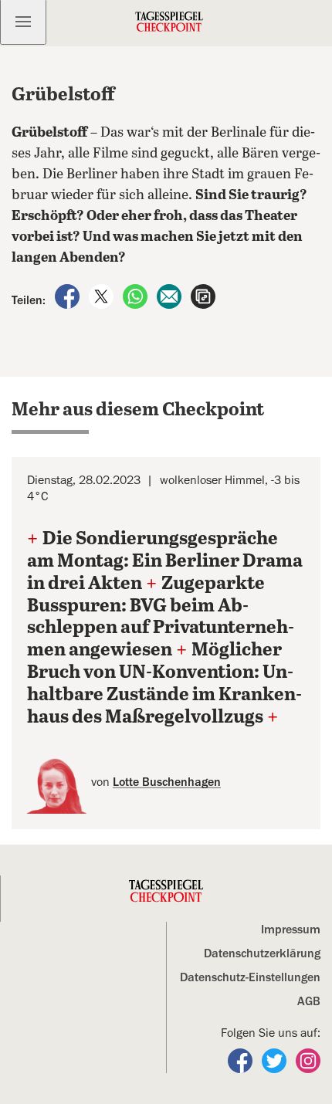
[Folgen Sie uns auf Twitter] (276, 1060)
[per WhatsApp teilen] (137, 296)
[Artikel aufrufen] (203, 296)
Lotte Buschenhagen (167, 782)
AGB (308, 1001)
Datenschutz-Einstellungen (250, 977)
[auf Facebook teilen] (69, 296)
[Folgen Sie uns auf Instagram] (308, 1060)
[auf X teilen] (103, 296)
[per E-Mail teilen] (171, 296)
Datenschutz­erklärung (262, 953)
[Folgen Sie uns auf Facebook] (242, 1060)
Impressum (290, 929)
